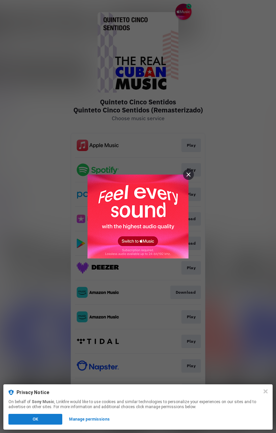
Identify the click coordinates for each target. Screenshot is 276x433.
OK (35, 419)
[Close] (265, 391)
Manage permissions (89, 419)
